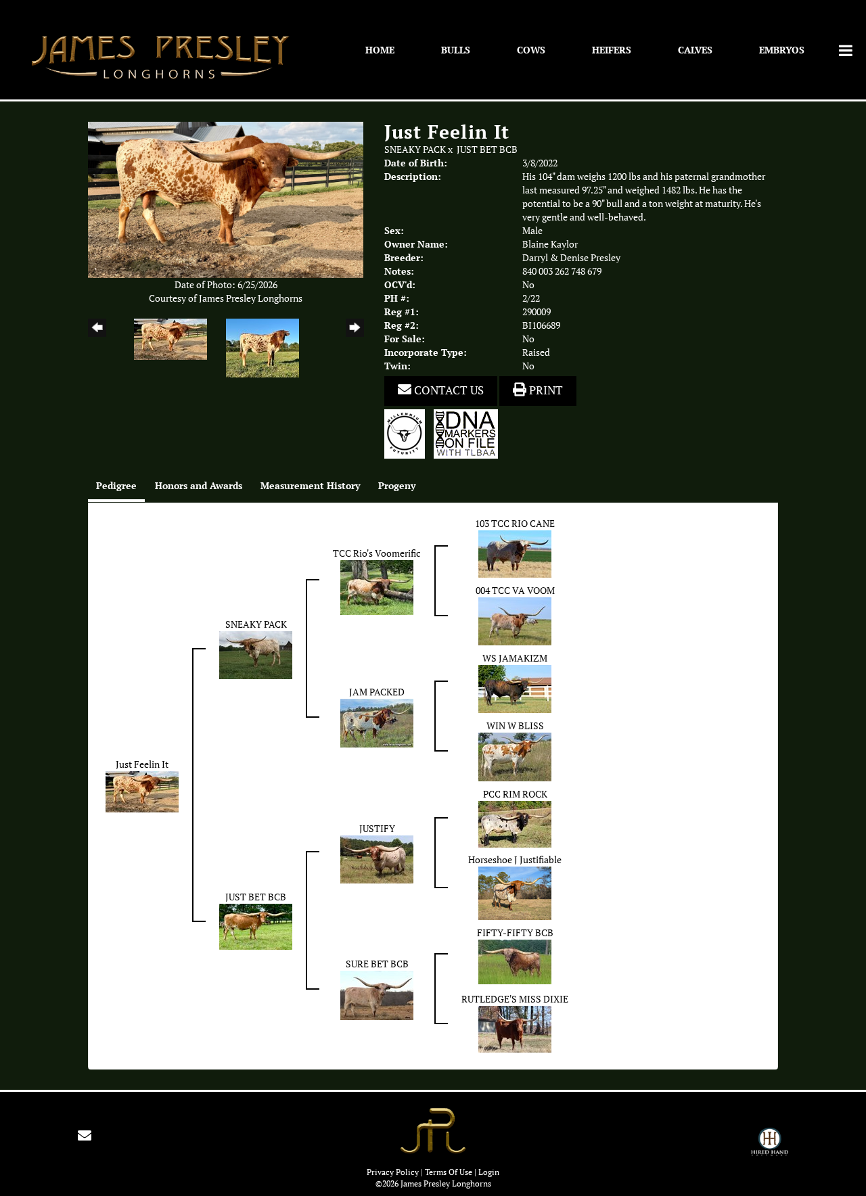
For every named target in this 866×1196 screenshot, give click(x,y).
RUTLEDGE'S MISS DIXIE (514, 999)
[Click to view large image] (225, 199)
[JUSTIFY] (376, 858)
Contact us (447, 390)
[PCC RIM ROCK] (514, 823)
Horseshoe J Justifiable (515, 860)
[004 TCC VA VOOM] (514, 620)
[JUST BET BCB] (255, 926)
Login (488, 1172)
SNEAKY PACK (415, 149)
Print (544, 390)
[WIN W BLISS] (514, 756)
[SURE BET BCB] (376, 994)
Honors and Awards (198, 485)
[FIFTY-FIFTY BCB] (514, 960)
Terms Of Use (448, 1172)
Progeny (396, 485)
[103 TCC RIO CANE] (514, 553)
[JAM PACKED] (376, 722)
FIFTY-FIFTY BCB (515, 933)
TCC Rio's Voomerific (377, 553)
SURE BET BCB (377, 964)
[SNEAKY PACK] (255, 654)
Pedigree (116, 485)
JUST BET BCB (487, 149)
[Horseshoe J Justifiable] (514, 892)
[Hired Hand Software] (769, 1148)
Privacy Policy (393, 1172)
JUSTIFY (377, 829)
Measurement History (310, 485)
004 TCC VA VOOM (515, 590)
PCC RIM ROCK (515, 794)
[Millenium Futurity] (408, 433)
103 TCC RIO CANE (515, 524)
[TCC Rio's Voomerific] (376, 586)
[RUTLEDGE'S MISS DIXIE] (514, 1028)
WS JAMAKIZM (514, 658)
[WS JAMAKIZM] (514, 688)
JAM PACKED (377, 692)
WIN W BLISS (515, 726)
